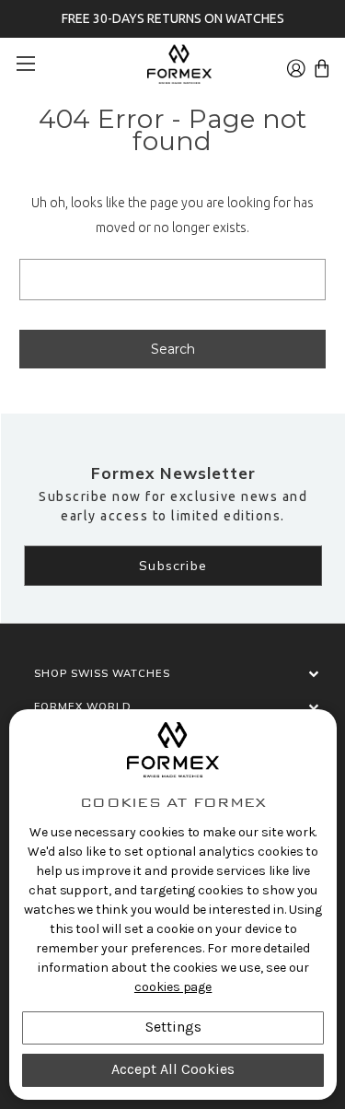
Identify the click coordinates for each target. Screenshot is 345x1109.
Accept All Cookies (173, 1069)
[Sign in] (296, 63)
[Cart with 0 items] (322, 63)
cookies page (173, 987)
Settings (173, 1026)
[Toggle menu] (32, 63)
